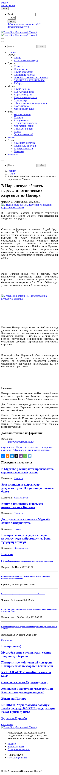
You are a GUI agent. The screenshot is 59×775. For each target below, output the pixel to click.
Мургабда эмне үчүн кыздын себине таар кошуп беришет (26, 654)
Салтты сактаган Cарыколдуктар (24, 682)
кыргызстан (7, 447)
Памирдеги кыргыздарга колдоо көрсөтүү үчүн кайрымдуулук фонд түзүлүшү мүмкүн (26, 538)
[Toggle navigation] (2, 38)
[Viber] (21, 456)
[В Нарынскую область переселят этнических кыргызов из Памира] (29, 207)
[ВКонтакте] (3, 456)
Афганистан (19, 450)
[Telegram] (29, 456)
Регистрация (8, 5)
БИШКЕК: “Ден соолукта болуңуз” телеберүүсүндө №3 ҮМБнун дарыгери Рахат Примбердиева (28, 708)
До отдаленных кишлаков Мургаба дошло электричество (25, 521)
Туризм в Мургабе (14, 718)
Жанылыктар (21, 497)
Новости (18, 478)
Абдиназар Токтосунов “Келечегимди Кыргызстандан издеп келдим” (27, 690)
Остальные (7, 640)
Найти (41, 46)
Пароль (11, 17)
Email (10, 14)
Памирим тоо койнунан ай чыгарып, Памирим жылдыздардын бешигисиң (27, 664)
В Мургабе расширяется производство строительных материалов (27, 470)
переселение (32, 447)
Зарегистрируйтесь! (18, 27)
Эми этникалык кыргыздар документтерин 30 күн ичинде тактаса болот (27, 488)
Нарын (19, 447)
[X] (16, 456)
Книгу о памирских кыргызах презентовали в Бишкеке (22, 505)
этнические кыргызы (39, 450)
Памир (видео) (11, 646)
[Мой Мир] (12, 456)
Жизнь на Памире (13, 698)
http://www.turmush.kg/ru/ (21, 441)
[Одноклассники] (7, 456)
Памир (11, 173)
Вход (5, 8)
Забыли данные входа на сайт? (24, 24)
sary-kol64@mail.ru (17, 757)
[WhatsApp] (25, 456)
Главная (12, 170)
